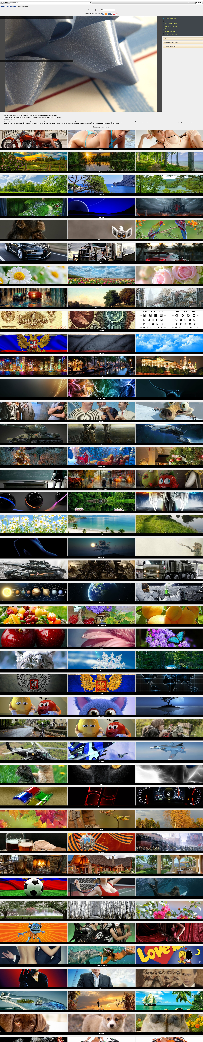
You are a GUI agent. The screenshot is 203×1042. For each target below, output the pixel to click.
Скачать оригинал (169, 20)
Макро (15, 6)
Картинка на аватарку (170, 31)
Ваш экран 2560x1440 (170, 18)
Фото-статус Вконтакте (171, 23)
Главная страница (6, 6)
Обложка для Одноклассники (172, 28)
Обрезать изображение (171, 34)
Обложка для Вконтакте (171, 26)
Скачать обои (168, 38)
